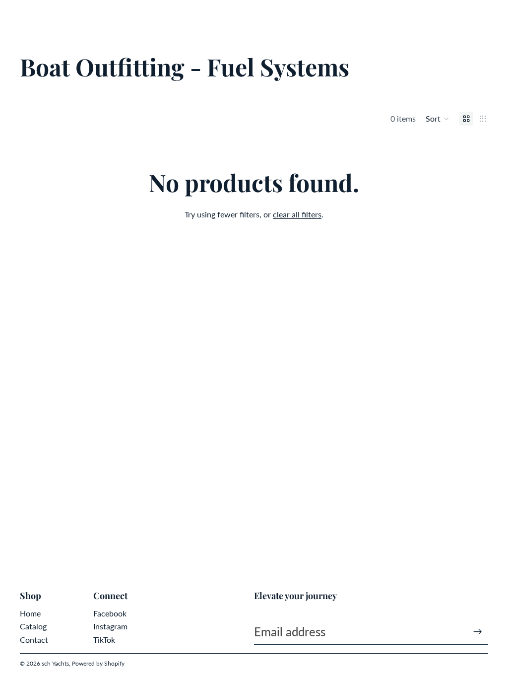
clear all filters (297, 214)
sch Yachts (55, 663)
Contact (34, 639)
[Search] (33, 15)
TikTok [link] (104, 639)
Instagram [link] (110, 626)
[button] (437, 119)
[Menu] (11, 14)
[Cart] (496, 15)
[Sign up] (477, 631)
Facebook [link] (110, 613)
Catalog (33, 626)
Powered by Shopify (98, 663)
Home (30, 613)
